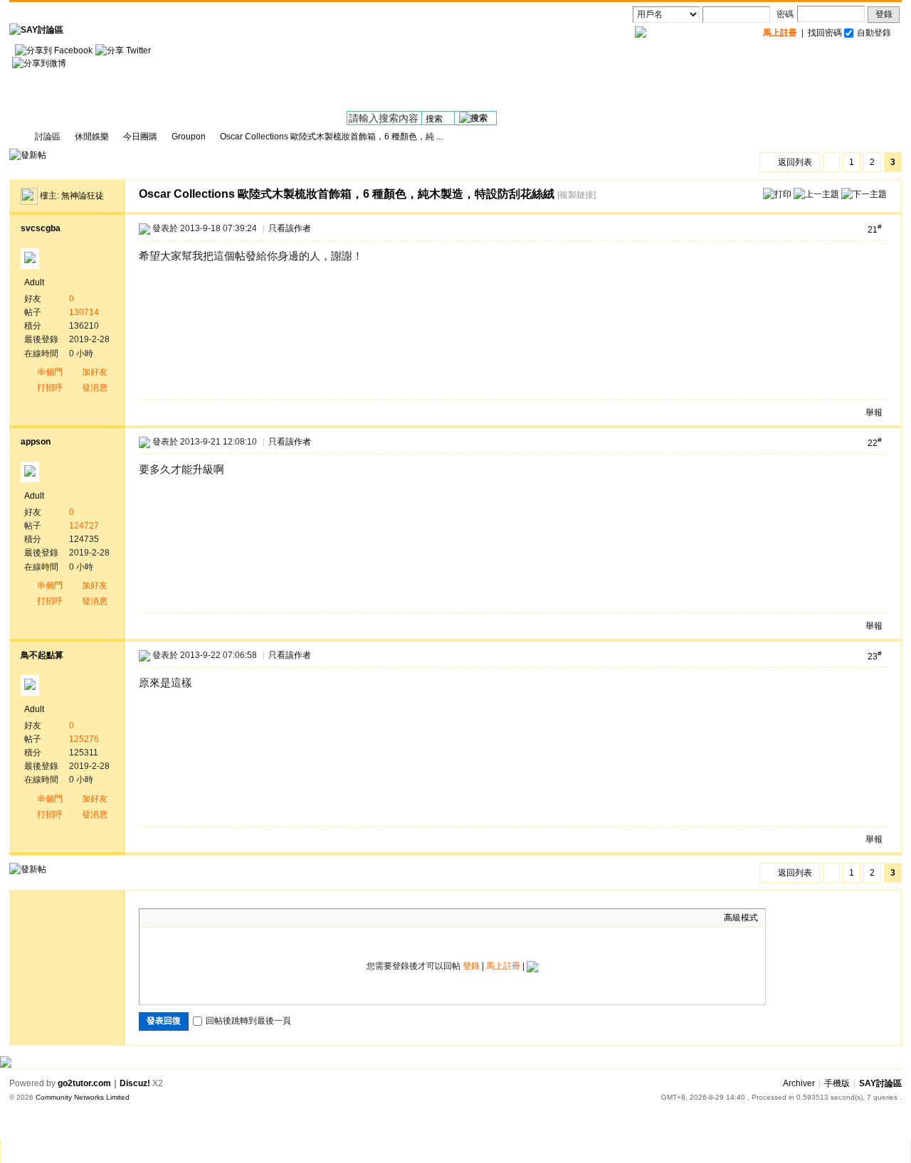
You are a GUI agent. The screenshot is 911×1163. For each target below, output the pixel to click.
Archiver (799, 1083)
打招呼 (50, 388)
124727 (84, 526)
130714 (84, 312)
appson (36, 442)
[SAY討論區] (36, 30)
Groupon (189, 137)
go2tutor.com (84, 1083)
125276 (84, 739)
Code (235, 917)
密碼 (785, 14)
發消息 (94, 388)
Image (182, 917)
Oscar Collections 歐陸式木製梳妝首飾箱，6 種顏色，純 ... (331, 137)
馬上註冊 (503, 966)
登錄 (883, 14)
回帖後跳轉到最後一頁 (248, 1021)
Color (164, 917)
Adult (34, 282)
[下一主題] (864, 193)
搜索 (434, 119)
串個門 (50, 372)
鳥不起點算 (42, 655)
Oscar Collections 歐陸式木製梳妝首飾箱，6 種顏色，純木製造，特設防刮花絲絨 (346, 194)
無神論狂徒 (82, 196)
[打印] (777, 193)
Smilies (253, 917)
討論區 (47, 137)
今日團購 (140, 137)
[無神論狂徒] (29, 196)
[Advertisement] (643, 79)
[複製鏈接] (576, 195)
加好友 (94, 372)
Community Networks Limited (83, 1097)
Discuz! (135, 1083)
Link (200, 917)
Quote (218, 917)
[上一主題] (816, 193)
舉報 (874, 413)
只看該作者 (289, 228)
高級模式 (741, 918)
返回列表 (795, 162)
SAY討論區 (15, 137)
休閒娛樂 (92, 137)
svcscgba (40, 228)
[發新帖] (27, 155)
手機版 (837, 1083)
